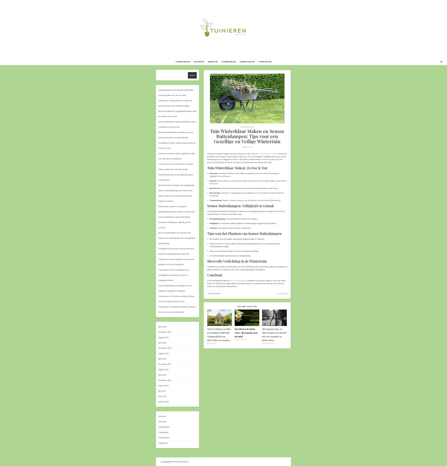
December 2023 (164, 364)
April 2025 (162, 343)
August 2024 (163, 353)
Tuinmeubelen (228, 61)
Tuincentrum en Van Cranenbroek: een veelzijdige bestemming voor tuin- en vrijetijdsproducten (173, 275)
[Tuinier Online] (223, 27)
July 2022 (162, 391)
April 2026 (162, 326)
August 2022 (163, 385)
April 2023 (162, 375)
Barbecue (213, 61)
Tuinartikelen (182, 61)
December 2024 (164, 348)
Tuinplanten (265, 61)
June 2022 (162, 396)
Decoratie (199, 61)
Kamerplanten (247, 61)
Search (192, 75)
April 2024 (162, 359)
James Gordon (215, 293)
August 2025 (163, 337)
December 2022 (164, 380)
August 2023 (163, 369)
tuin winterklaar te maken (268, 154)
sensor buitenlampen (238, 280)
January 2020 (163, 401)
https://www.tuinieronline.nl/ (179, 462)
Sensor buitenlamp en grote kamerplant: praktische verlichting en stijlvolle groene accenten (174, 222)
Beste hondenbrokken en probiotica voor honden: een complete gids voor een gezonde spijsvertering (176, 238)
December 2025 (164, 332)
